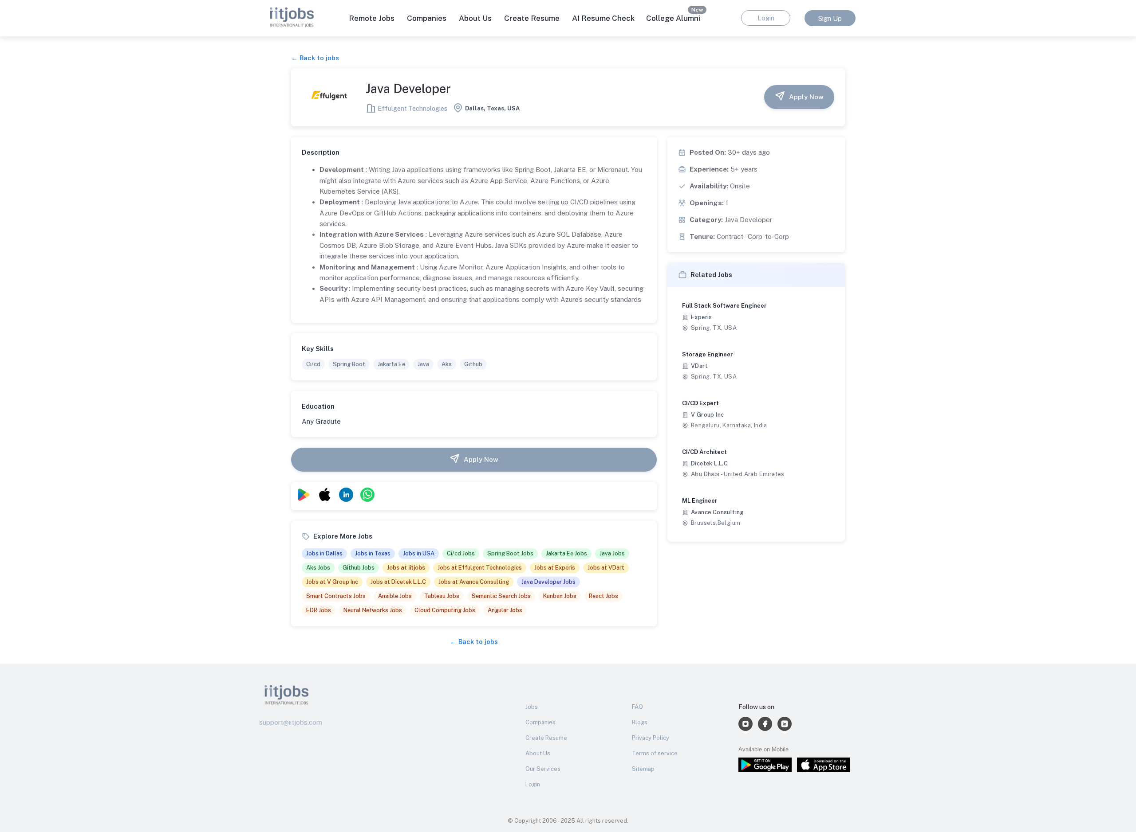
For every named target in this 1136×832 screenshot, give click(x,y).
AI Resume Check (603, 18)
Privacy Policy (650, 737)
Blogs (639, 722)
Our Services (542, 769)
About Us (475, 18)
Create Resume (532, 18)
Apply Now (806, 97)
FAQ (637, 706)
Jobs (531, 706)
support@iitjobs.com (290, 722)
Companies (540, 722)
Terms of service (655, 753)
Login (532, 784)
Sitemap (643, 769)
